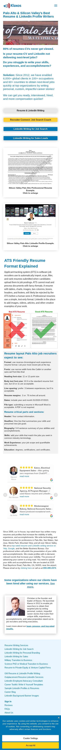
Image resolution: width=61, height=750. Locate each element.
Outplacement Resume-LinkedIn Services (24, 677)
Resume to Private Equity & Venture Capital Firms (28, 667)
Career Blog (10, 692)
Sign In (8, 701)
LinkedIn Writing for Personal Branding (22, 653)
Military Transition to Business (18, 660)
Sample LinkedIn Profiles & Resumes (22, 688)
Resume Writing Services (16, 645)
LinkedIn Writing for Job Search (30, 129)
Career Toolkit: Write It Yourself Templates (24, 684)
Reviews (9, 705)
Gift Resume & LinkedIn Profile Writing (22, 673)
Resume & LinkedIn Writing (30, 110)
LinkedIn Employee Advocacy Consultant (24, 681)
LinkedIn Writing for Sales (16, 656)
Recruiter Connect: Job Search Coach (30, 120)
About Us (9, 712)
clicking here (26, 568)
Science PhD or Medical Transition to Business (26, 664)
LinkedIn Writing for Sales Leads (30, 138)
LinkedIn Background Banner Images (22, 695)
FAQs (7, 709)
